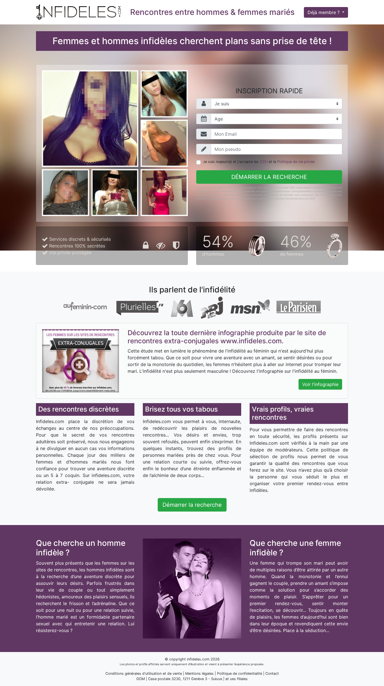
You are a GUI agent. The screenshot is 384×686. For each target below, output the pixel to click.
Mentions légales (199, 673)
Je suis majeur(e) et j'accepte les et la (259, 162)
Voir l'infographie (320, 384)
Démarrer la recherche (269, 177)
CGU (264, 162)
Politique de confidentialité (239, 673)
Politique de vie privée (296, 162)
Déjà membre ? (324, 12)
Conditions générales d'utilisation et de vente (143, 673)
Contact (272, 673)
